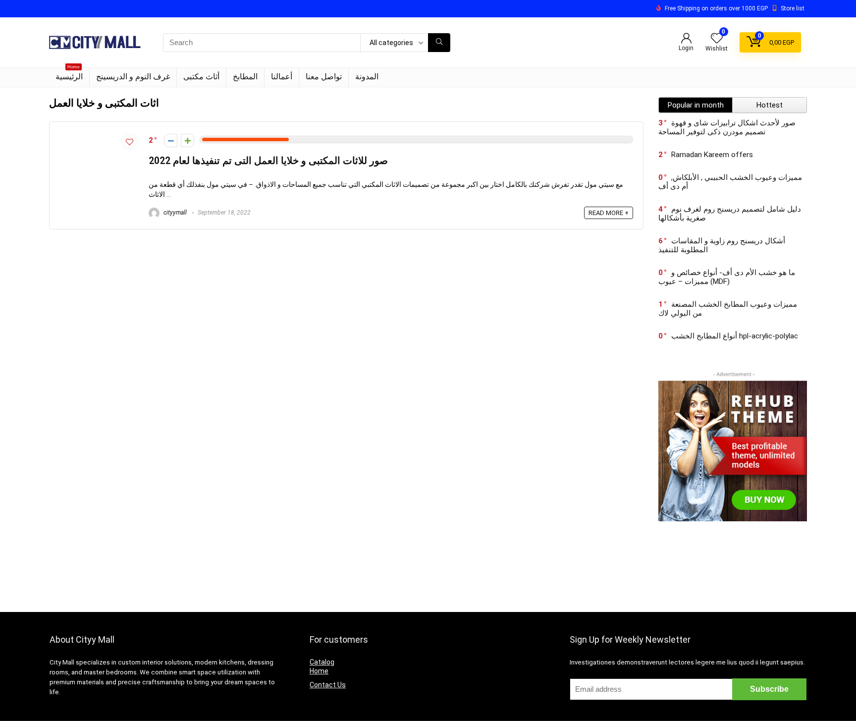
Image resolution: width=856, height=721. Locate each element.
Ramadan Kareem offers (712, 154)
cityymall (174, 212)
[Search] (439, 42)
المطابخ (245, 76)
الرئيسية (69, 74)
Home (319, 671)
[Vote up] (187, 140)
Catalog (322, 662)
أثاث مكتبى (201, 76)
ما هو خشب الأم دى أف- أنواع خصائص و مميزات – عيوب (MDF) (726, 277)
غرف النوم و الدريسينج (133, 76)
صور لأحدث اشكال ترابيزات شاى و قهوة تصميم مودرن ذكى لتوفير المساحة (727, 127)
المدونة (366, 76)
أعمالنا (281, 76)
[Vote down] (170, 140)
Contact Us (328, 685)
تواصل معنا (324, 76)
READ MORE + (608, 213)
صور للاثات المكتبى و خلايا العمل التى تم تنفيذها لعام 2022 (268, 160)
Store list (792, 8)
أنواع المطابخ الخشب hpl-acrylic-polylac (734, 336)
